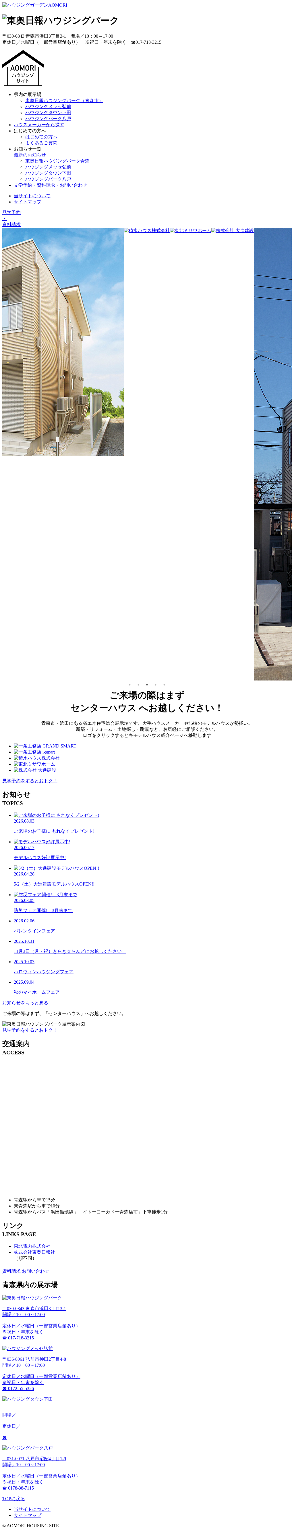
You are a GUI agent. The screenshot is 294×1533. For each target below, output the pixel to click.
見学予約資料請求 (11, 218)
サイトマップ (27, 201)
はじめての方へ (41, 136)
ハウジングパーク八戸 (48, 118)
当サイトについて (32, 195)
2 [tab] (138, 685)
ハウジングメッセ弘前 (48, 106)
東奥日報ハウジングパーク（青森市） (64, 100)
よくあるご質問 (41, 142)
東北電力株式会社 (32, 1246)
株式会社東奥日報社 (34, 1252)
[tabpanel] (147, 231)
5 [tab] (164, 685)
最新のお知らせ (30, 154)
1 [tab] (130, 685)
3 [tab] (147, 685)
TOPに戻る (13, 1498)
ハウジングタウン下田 (48, 112)
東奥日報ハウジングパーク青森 (57, 160)
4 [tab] (155, 685)
